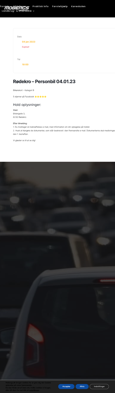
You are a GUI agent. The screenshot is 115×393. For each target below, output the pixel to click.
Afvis (82, 386)
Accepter (66, 386)
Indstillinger (99, 386)
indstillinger (34, 390)
